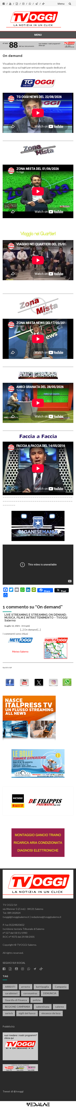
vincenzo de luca (50, 1013)
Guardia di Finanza (16, 1000)
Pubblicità (8, 1026)
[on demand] (38, 83)
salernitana (42, 1006)
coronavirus (30, 993)
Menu (61, 3)
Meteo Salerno (20, 651)
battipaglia (42, 986)
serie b (9, 1013)
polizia (36, 1000)
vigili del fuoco (27, 1013)
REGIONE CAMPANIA (17, 1006)
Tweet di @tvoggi (13, 1091)
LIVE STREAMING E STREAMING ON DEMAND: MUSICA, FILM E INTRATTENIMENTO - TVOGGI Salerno (35, 617)
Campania (60, 986)
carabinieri (11, 993)
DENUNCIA (49, 993)
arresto (25, 986)
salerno (59, 1006)
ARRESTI (10, 986)
